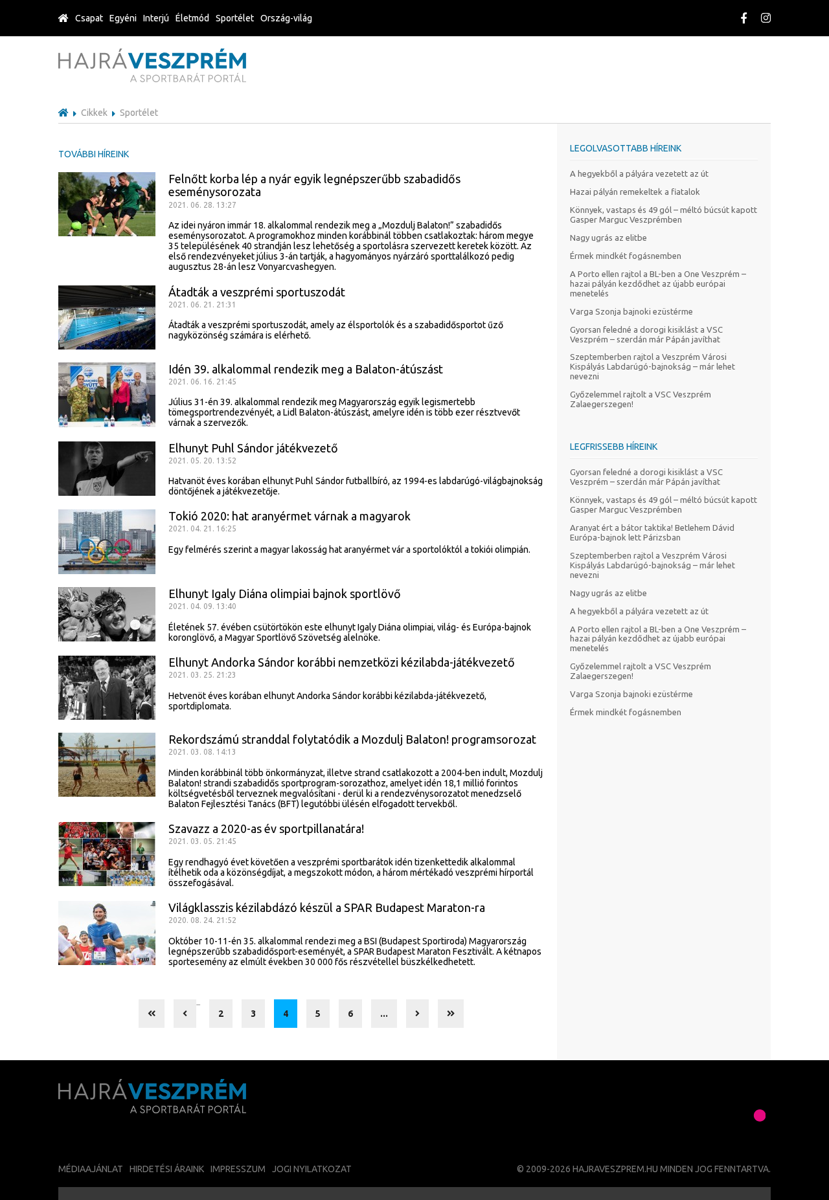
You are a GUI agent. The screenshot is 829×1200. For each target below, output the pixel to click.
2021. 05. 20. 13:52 (202, 460)
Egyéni (123, 18)
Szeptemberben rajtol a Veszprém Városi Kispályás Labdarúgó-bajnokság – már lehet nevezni (652, 366)
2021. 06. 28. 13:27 (202, 205)
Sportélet (235, 18)
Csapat (89, 18)
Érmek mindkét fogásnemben (625, 255)
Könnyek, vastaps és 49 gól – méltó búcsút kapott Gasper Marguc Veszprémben (663, 214)
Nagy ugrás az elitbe (608, 237)
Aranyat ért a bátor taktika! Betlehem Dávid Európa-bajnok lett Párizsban (652, 532)
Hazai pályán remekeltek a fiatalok (635, 191)
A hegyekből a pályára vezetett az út (639, 173)
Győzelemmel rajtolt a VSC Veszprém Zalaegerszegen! (640, 399)
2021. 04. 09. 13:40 (202, 606)
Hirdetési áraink (167, 1169)
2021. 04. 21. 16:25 (202, 528)
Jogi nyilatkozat (312, 1169)
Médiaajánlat (90, 1169)
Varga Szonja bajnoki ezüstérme (631, 311)
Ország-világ (286, 18)
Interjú (156, 18)
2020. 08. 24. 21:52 (202, 920)
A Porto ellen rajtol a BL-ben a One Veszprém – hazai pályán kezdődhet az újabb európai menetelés (658, 283)
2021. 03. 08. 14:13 (202, 752)
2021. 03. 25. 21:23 (202, 675)
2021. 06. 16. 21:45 (202, 381)
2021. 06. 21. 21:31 (202, 304)
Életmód (192, 18)
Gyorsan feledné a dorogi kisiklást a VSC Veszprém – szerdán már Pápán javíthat (646, 334)
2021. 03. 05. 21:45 (202, 841)
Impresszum (238, 1169)
